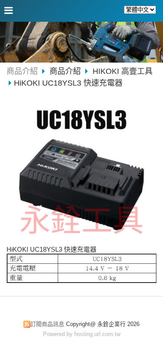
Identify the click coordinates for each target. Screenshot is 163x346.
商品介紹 (22, 71)
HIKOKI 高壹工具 (123, 71)
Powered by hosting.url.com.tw (81, 334)
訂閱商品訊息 (47, 324)
